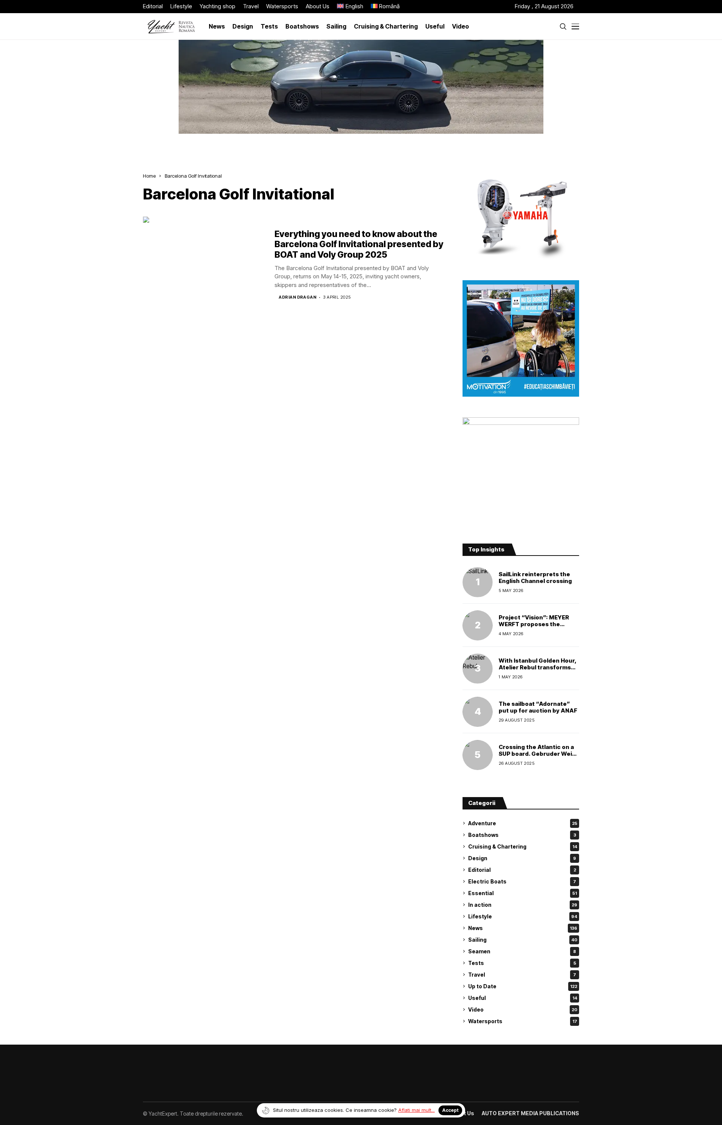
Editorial (522, 870)
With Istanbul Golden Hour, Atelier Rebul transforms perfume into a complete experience (537, 670)
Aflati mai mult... (416, 1110)
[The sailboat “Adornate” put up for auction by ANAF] (478, 712)
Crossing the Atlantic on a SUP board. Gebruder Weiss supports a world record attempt (539, 757)
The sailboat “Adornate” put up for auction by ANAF (538, 707)
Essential (522, 893)
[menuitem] (350, 6)
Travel (522, 974)
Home (149, 176)
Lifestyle (522, 916)
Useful (522, 998)
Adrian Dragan (297, 297)
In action (522, 905)
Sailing (522, 939)
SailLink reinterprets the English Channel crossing (535, 577)
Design (522, 858)
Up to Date (522, 986)
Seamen (522, 951)
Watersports (522, 1021)
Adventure (522, 823)
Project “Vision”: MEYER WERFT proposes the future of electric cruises (536, 624)
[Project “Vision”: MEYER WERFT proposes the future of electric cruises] (478, 625)
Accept (450, 1110)
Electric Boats (522, 881)
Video (522, 1009)
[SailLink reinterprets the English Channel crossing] (478, 582)
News (522, 928)
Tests (522, 963)
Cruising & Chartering (522, 846)
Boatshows (522, 835)
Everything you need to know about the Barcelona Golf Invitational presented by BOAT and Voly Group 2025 (359, 244)
